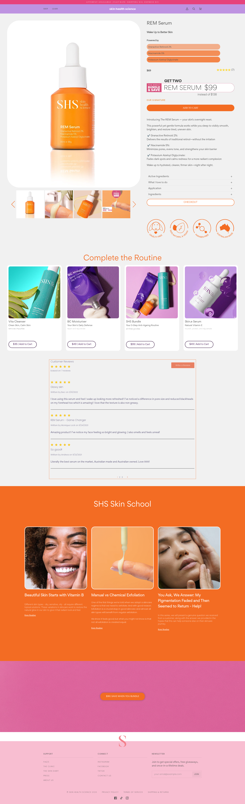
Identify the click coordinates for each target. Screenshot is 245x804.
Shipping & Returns (158, 792)
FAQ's (46, 761)
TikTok (101, 771)
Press (46, 775)
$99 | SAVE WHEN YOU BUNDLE (122, 696)
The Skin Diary (51, 771)
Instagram (103, 761)
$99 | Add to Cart (140, 344)
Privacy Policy (110, 792)
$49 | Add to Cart (81, 344)
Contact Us (104, 775)
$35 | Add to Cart (22, 344)
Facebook (103, 766)
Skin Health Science (80, 792)
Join (196, 774)
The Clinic (49, 766)
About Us (48, 780)
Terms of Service (133, 792)
